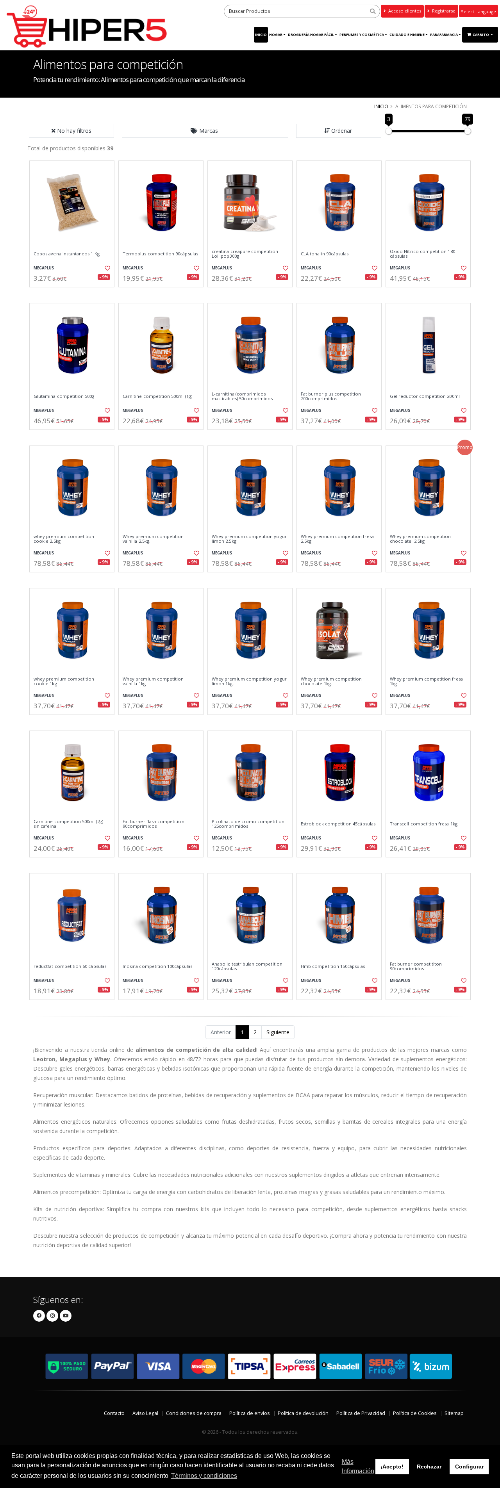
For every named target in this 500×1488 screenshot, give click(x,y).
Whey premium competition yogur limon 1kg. (249, 681)
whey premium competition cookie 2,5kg (64, 539)
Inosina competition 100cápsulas (157, 966)
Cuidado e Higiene (407, 34)
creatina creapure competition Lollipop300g (245, 254)
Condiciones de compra (193, 1413)
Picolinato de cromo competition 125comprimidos (248, 824)
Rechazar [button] (429, 1466)
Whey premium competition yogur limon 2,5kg (249, 539)
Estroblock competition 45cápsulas (338, 824)
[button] (205, 131)
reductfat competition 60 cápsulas (70, 966)
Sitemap (454, 1413)
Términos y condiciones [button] (204, 1475)
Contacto (114, 1413)
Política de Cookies (415, 1413)
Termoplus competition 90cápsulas (160, 253)
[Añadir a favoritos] (106, 268)
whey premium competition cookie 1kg (64, 681)
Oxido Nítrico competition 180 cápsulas (422, 254)
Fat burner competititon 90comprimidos (416, 966)
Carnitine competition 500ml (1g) (157, 396)
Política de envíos (249, 1413)
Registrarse (443, 11)
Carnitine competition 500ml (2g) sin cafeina (68, 824)
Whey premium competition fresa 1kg (426, 681)
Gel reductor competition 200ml (425, 396)
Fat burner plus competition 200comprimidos (331, 396)
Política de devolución (303, 1413)
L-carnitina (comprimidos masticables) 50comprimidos (242, 396)
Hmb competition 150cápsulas (333, 966)
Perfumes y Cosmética (361, 34)
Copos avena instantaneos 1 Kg (67, 253)
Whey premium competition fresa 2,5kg (337, 539)
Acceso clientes (404, 11)
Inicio (261, 34)
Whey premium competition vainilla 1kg (153, 681)
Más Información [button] (358, 1466)
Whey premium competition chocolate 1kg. (331, 681)
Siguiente (277, 1032)
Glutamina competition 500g (64, 396)
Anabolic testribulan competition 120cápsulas (247, 966)
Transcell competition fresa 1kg (423, 824)
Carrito (481, 34)
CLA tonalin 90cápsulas (324, 253)
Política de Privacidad (360, 1413)
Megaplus (44, 268)
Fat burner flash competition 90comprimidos (153, 824)
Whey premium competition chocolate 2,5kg (420, 539)
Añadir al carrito (74, 294)
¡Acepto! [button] (392, 1466)
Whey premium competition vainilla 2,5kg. (153, 539)
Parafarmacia (444, 34)
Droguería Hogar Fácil (311, 34)
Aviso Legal (145, 1413)
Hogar (275, 34)
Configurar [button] (469, 1466)
